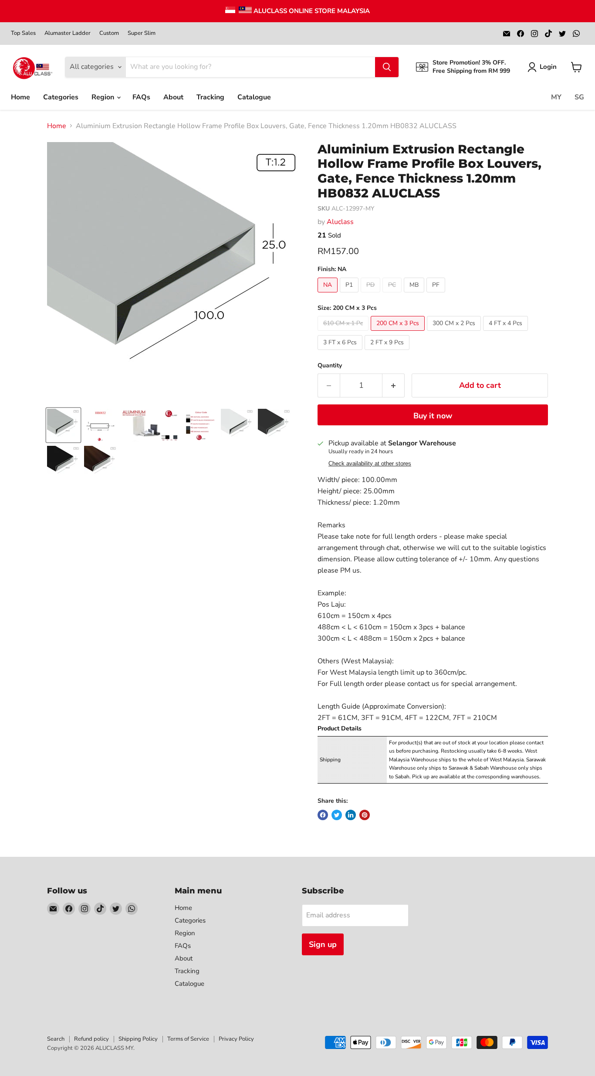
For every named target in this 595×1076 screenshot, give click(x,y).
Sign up (323, 944)
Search (55, 1039)
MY (556, 97)
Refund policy (91, 1039)
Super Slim (142, 33)
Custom (109, 33)
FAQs (141, 97)
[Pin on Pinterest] (364, 815)
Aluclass (340, 222)
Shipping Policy (138, 1039)
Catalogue (254, 97)
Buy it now (432, 416)
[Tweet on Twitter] (336, 815)
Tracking (210, 97)
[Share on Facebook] (323, 815)
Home (20, 97)
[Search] (387, 67)
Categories (60, 97)
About (173, 97)
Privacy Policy (236, 1039)
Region (103, 97)
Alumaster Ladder (67, 33)
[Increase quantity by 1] (393, 385)
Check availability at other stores (369, 464)
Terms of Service (188, 1039)
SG (579, 97)
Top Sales (23, 33)
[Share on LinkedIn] (350, 815)
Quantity (330, 365)
